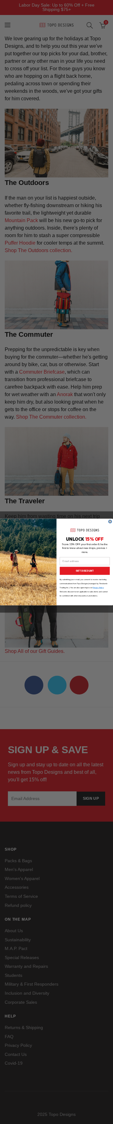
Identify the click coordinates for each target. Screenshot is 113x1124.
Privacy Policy (98, 588)
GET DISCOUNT (85, 570)
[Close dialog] (110, 521)
